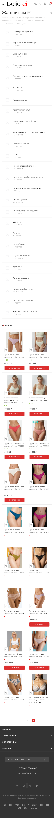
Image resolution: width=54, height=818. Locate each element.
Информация (9, 742)
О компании (9, 736)
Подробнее (14, 368)
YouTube (23, 785)
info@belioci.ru (29, 773)
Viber (30, 785)
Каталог (6, 729)
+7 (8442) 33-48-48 (27, 768)
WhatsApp (36, 785)
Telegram (17, 785)
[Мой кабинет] (45, 4)
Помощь (6, 748)
